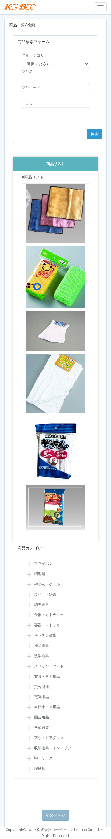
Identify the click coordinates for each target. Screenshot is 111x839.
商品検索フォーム (34, 41)
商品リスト (55, 164)
